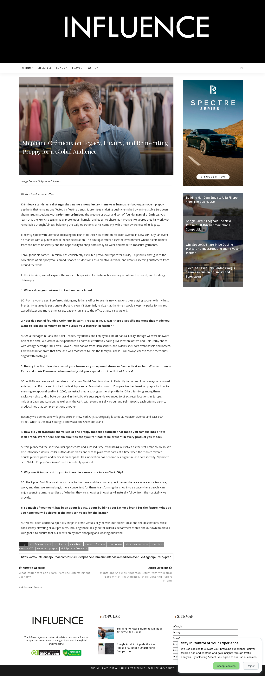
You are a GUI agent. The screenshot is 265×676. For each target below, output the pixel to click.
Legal (176, 656)
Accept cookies (226, 665)
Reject (251, 665)
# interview (115, 544)
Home (29, 68)
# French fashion (95, 544)
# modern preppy (47, 548)
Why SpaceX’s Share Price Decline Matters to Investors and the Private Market (212, 249)
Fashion (93, 68)
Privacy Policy (165, 668)
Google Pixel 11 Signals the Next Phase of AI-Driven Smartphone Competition (208, 225)
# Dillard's (60, 544)
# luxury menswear (136, 544)
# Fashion (75, 544)
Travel (77, 68)
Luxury (61, 68)
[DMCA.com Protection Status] (45, 652)
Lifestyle (45, 68)
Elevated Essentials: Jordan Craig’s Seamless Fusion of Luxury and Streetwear (210, 272)
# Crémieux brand (40, 544)
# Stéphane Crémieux (74, 548)
